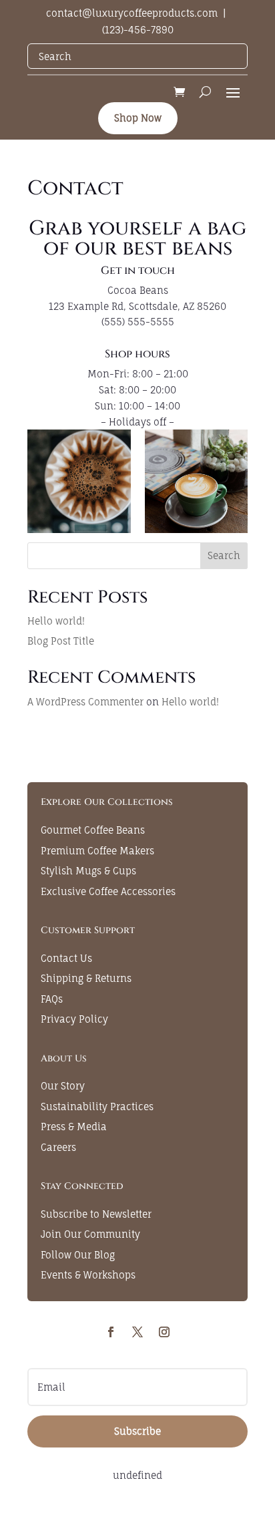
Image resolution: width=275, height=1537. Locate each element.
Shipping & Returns (86, 978)
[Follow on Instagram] (164, 1332)
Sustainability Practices (97, 1106)
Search (224, 555)
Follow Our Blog (78, 1254)
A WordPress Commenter (85, 701)
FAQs (52, 999)
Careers (58, 1147)
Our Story (63, 1085)
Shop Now (138, 118)
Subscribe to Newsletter (96, 1214)
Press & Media (74, 1126)
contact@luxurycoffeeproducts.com (132, 13)
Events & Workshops (88, 1274)
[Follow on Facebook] (110, 1332)
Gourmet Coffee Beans (93, 830)
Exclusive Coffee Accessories (108, 891)
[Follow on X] (137, 1332)
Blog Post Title (60, 641)
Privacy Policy (74, 1019)
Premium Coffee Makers (97, 850)
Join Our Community (90, 1234)
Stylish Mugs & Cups (88, 870)
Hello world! (56, 621)
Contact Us (66, 958)
